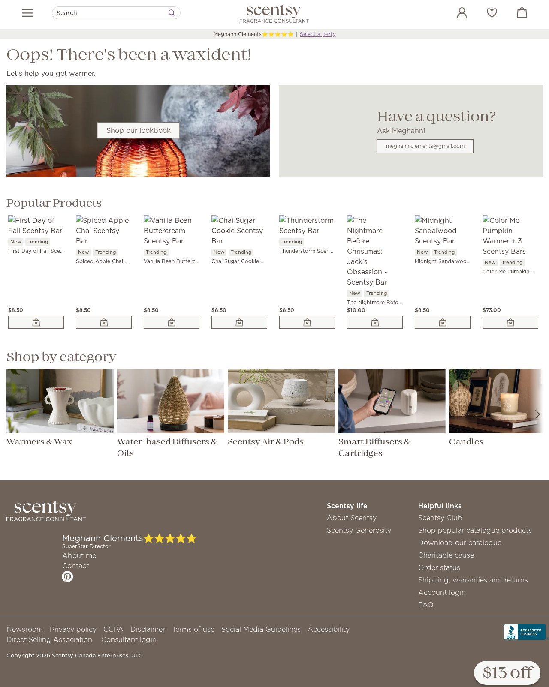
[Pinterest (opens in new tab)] (67, 576)
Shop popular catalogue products (475, 530)
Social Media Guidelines (261, 629)
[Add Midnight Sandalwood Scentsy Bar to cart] (443, 322)
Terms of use (193, 629)
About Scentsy (352, 517)
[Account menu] (453, 13)
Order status (439, 567)
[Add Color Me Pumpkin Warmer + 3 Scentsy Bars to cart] (510, 322)
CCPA (113, 629)
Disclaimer (147, 629)
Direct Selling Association (49, 639)
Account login (442, 592)
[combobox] (116, 12)
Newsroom (24, 629)
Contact (75, 565)
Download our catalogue (459, 542)
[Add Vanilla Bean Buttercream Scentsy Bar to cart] (171, 322)
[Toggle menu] (28, 12)
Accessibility (329, 629)
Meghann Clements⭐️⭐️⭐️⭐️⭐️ (254, 34)
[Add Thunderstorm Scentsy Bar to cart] (307, 322)
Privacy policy (73, 629)
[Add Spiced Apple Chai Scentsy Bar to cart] (104, 322)
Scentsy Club (440, 517)
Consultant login (129, 639)
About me (79, 555)
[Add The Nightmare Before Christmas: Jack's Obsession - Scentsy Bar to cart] (375, 322)
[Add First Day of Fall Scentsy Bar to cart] (36, 322)
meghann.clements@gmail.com (425, 146)
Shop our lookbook (138, 130)
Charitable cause (446, 555)
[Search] (172, 12)
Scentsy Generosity (359, 530)
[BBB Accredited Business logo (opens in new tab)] (526, 631)
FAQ (426, 604)
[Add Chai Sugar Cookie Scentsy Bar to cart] (239, 322)
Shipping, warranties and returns (473, 580)
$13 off (507, 673)
